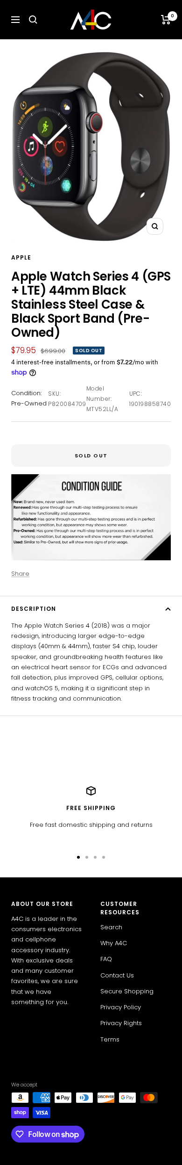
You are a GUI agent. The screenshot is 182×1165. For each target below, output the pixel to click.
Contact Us (117, 975)
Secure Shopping (127, 991)
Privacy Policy (120, 1007)
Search (111, 927)
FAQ (106, 959)
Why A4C (113, 943)
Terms (109, 1039)
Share (20, 573)
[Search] (33, 19)
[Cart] (166, 19)
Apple (21, 257)
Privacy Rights (121, 1023)
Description (33, 609)
